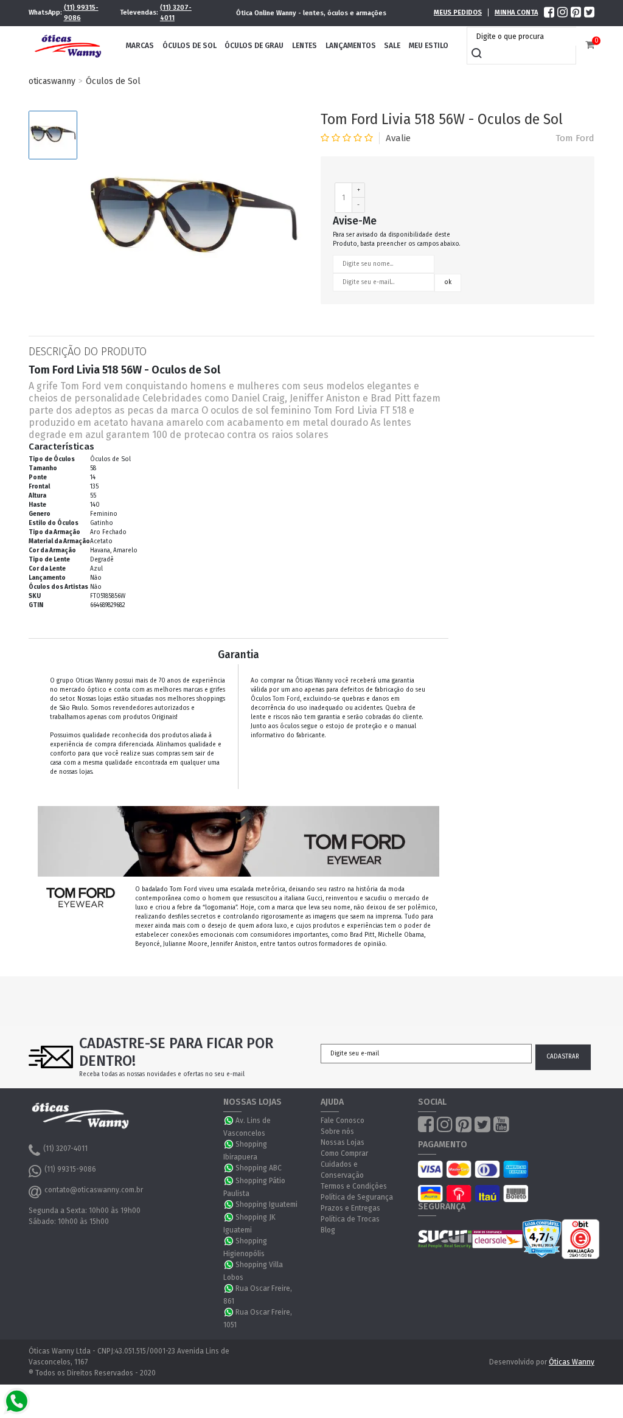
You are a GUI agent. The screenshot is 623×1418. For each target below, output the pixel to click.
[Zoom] (53, 135)
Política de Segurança (357, 1197)
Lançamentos (350, 45)
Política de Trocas (350, 1219)
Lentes (304, 45)
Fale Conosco (342, 1120)
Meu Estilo (428, 45)
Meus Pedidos (458, 12)
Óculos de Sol (189, 45)
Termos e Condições (354, 1186)
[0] (589, 45)
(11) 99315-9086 (81, 13)
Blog (328, 1230)
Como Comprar (344, 1153)
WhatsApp (229, 1120)
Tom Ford (574, 138)
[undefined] (192, 220)
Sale (392, 45)
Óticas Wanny (571, 1362)
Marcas (140, 45)
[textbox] (524, 36)
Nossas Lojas (342, 1142)
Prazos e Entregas (350, 1208)
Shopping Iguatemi (266, 1204)
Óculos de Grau (254, 45)
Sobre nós (337, 1131)
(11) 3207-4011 (176, 13)
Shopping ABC (258, 1168)
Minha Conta (516, 12)
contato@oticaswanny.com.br (93, 1190)
